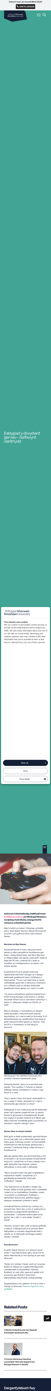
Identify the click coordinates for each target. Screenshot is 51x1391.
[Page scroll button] (45, 849)
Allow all (24, 763)
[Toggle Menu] (38, 16)
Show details (24, 779)
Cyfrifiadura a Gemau (13, 916)
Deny (25, 771)
